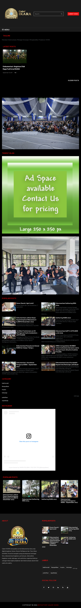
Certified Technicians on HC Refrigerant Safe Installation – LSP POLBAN (27, 333)
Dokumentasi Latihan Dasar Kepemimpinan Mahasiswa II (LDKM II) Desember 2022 (26, 320)
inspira (4, 389)
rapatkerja (5, 400)
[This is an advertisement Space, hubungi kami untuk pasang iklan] (40, 149)
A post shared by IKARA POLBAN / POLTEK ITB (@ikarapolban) (29, 467)
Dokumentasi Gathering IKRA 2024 (66, 304)
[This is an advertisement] (40, 233)
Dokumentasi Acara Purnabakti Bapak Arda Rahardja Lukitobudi (67, 363)
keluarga (4, 393)
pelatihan (5, 397)
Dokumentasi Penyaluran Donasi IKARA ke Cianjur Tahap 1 (27, 347)
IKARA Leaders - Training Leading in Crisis (48, 500)
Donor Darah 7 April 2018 (24, 303)
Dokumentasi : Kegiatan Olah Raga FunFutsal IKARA (14, 68)
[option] (11, 490)
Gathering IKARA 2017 (63, 318)
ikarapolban (5, 386)
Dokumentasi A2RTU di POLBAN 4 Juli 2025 (67, 332)
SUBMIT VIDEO (73, 14)
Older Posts (73, 80)
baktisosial (5, 383)
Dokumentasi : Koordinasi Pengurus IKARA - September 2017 (26, 364)
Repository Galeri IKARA (48, 605)
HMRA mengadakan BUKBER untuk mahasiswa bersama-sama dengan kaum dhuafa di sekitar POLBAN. (67, 349)
